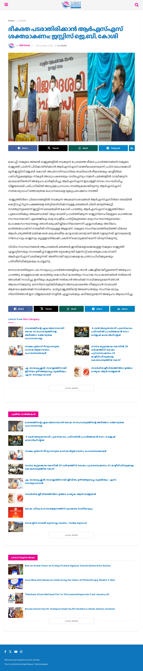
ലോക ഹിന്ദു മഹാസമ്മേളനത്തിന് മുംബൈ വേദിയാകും (59, 508)
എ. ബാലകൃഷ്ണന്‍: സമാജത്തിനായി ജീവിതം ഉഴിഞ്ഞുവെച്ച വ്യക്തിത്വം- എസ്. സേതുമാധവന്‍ (46, 371)
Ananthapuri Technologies (35, 664)
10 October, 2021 (44, 45)
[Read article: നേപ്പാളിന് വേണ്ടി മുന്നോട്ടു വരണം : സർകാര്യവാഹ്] (15, 526)
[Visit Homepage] (71, 4)
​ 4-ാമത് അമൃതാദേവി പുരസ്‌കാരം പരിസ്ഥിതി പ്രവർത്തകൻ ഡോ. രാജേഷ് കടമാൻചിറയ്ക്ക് (111, 331)
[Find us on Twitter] (10, 652)
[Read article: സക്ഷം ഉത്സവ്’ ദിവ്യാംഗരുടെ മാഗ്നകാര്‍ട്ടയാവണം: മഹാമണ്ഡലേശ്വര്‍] (15, 350)
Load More (71, 388)
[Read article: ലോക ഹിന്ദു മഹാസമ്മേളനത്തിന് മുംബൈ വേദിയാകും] (15, 512)
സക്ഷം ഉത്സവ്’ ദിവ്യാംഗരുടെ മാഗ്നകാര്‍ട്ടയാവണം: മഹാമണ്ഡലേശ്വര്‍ (42, 350)
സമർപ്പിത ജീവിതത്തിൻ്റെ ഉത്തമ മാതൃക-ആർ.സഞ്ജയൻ (111, 369)
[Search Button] (137, 5)
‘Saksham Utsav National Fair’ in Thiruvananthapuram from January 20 (67, 594)
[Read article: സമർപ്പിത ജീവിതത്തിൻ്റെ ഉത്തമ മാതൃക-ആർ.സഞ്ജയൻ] (81, 371)
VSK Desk (24, 45)
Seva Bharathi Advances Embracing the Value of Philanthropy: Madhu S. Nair (70, 580)
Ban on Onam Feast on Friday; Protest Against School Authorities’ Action (68, 565)
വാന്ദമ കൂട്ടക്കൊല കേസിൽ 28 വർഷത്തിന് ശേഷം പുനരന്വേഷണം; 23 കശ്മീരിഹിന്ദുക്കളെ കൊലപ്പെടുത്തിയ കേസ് (109, 353)
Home (11, 20)
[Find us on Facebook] (5, 652)
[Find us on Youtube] (15, 652)
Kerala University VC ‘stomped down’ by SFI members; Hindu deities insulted (70, 609)
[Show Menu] (6, 4)
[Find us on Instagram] (21, 652)
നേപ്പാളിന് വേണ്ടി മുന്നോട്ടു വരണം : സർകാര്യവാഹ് (56, 523)
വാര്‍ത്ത (21, 20)
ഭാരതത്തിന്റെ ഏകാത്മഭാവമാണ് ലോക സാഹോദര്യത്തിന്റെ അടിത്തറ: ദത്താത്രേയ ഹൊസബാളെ (44, 333)
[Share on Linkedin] (132, 148)
